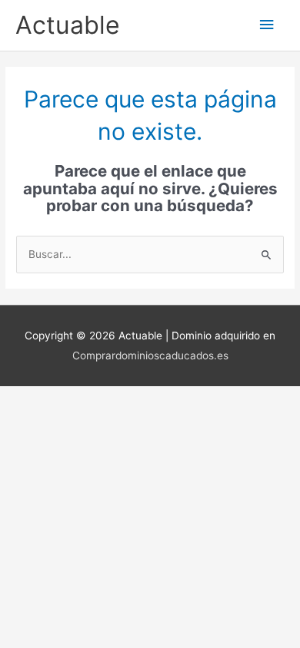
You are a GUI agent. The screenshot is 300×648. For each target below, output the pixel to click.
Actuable (67, 25)
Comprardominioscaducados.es (150, 355)
